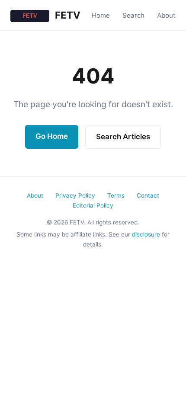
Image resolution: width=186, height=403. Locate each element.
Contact (148, 195)
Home (101, 15)
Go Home (51, 136)
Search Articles (123, 136)
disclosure (146, 234)
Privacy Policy (75, 195)
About (166, 15)
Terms (116, 195)
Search (133, 15)
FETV (66, 15)
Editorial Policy (93, 205)
